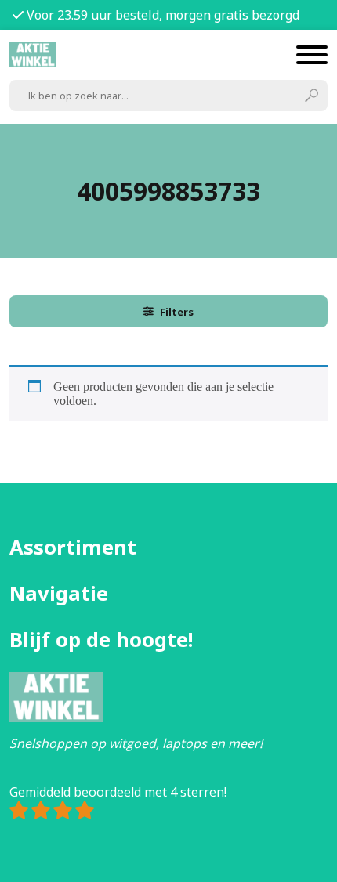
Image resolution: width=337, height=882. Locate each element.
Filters (177, 312)
